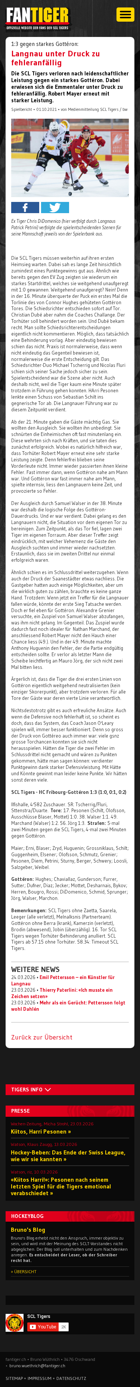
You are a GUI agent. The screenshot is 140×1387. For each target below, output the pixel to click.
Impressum (40, 1378)
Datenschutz (71, 1378)
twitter (55, 207)
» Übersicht (24, 1271)
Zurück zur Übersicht (41, 1037)
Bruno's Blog (28, 1229)
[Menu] (125, 14)
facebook (25, 207)
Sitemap (14, 1378)
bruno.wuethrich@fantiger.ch (37, 1365)
